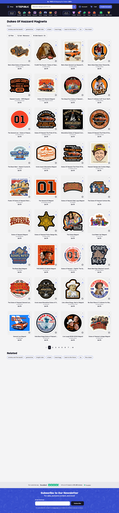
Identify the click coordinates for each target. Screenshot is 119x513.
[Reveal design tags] (29, 61)
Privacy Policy (56, 507)
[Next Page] (72, 347)
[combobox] (51, 7)
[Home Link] (22, 7)
